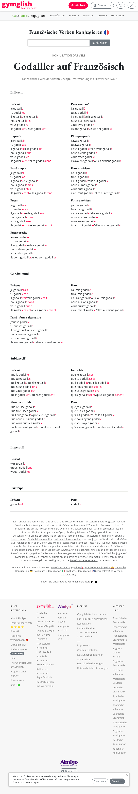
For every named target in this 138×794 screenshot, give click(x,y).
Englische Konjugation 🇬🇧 (80, 571)
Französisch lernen (111, 525)
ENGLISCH (74, 15)
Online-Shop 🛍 (45, 626)
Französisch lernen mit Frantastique (44, 647)
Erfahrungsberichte (21, 623)
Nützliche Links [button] (118, 608)
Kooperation (84, 623)
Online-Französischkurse (74, 528)
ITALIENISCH (117, 15)
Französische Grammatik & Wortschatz (120, 639)
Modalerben (68, 574)
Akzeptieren (117, 781)
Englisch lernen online (70, 535)
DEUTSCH (102, 15)
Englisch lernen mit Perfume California (45, 634)
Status (14, 685)
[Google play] (92, 581)
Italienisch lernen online (67, 539)
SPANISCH (88, 15)
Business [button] (82, 606)
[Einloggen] (132, 5)
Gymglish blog (18, 644)
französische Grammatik (84, 560)
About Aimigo (18, 618)
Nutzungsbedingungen (90, 654)
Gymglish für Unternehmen (92, 614)
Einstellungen (100, 781)
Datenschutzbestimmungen (26, 782)
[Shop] (120, 5)
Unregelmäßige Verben (109, 571)
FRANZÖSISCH (57, 15)
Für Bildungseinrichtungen (92, 618)
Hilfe (13, 658)
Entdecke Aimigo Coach (63, 617)
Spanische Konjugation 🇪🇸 (99, 567)
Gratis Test (78, 5)
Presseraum (17, 680)
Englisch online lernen (117, 652)
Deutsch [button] (103, 5)
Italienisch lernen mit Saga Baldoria (44, 673)
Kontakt (14, 631)
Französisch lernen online (99, 535)
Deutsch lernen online (40, 539)
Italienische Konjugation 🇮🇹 (49, 571)
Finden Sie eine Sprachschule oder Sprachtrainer (87, 632)
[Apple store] (96, 581)
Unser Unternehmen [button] (18, 608)
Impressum (83, 645)
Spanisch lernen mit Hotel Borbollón (45, 660)
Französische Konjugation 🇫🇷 (67, 567)
